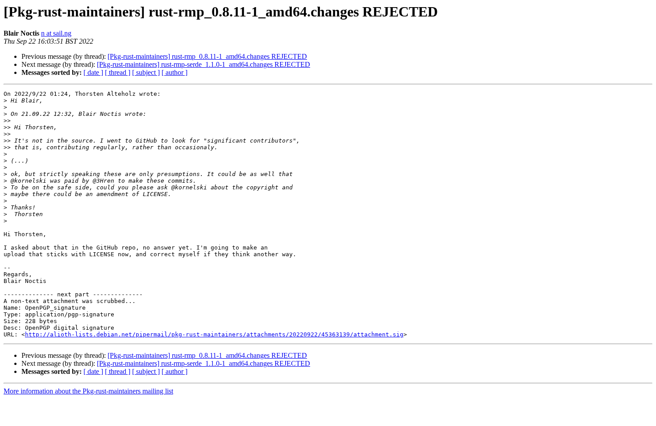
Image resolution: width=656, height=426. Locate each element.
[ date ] (93, 72)
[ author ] (174, 72)
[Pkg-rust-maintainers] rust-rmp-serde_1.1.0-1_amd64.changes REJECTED (203, 64)
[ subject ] (146, 72)
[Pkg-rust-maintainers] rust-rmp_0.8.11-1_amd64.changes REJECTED (207, 56)
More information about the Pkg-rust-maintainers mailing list (88, 391)
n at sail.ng (56, 33)
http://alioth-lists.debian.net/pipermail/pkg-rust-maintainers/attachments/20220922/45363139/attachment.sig (214, 334)
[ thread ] (117, 72)
